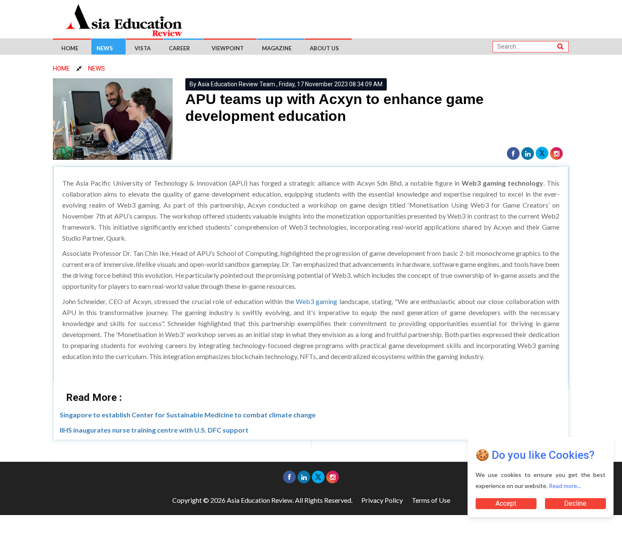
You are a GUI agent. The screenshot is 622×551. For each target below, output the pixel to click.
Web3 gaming (316, 301)
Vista (143, 48)
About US (324, 48)
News (104, 48)
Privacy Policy (382, 500)
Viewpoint (228, 48)
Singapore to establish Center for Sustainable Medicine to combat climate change (188, 415)
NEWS (96, 68)
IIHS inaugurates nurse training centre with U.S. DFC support (154, 430)
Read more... (565, 485)
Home (69, 48)
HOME (61, 68)
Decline (575, 503)
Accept (505, 503)
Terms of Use (431, 500)
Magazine (277, 48)
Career (179, 48)
